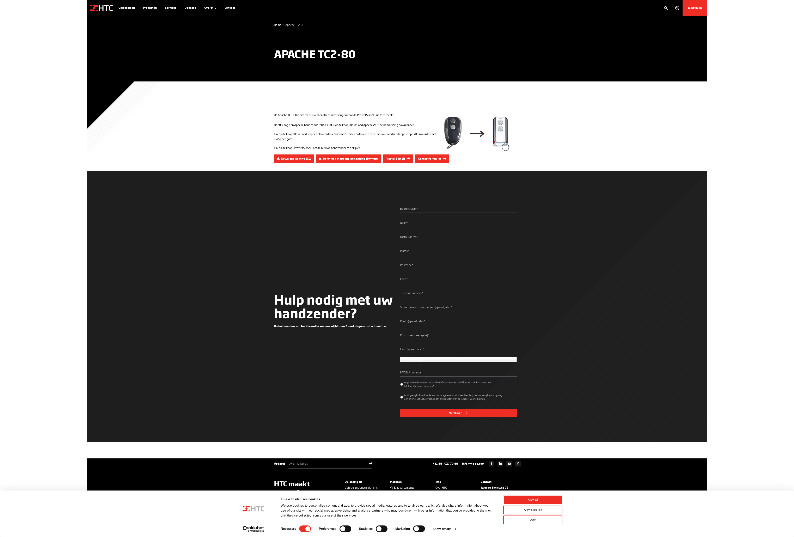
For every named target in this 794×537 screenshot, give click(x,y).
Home (277, 25)
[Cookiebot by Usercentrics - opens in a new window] (253, 529)
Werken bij (695, 8)
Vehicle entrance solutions (361, 487)
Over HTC (210, 8)
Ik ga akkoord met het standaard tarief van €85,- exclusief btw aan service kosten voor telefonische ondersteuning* (447, 384)
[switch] (345, 528)
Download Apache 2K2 (296, 158)
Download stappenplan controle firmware (350, 158)
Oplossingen (126, 8)
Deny (533, 519)
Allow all (533, 499)
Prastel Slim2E (395, 158)
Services (171, 8)
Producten (150, 8)
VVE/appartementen (403, 487)
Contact (230, 8)
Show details (442, 529)
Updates (191, 8)
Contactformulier (430, 158)
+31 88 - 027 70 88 (445, 463)
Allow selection (533, 509)
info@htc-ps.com (473, 463)
